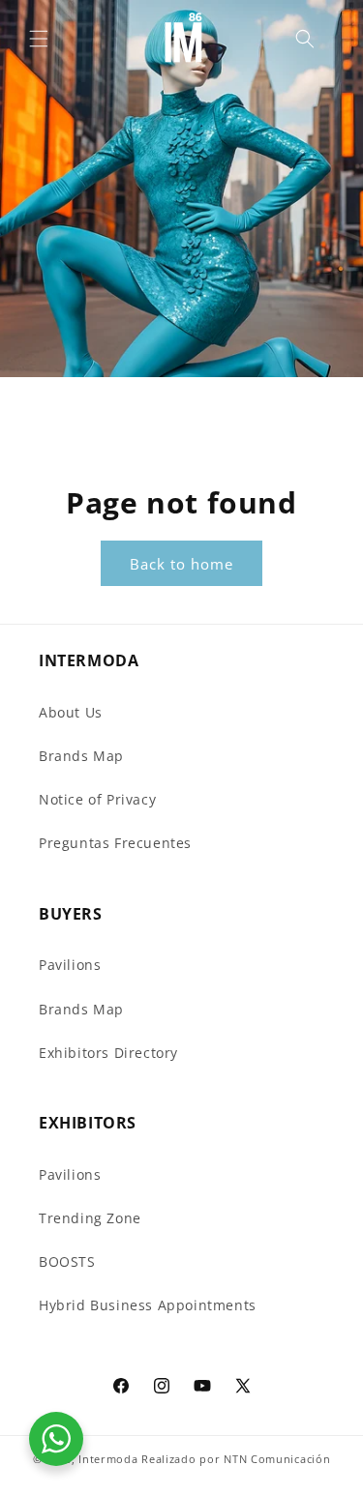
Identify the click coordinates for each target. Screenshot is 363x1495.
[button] (38, 38)
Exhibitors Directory (108, 1052)
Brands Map (81, 756)
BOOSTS (67, 1261)
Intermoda (107, 1458)
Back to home (181, 563)
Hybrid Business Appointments (148, 1305)
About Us (71, 712)
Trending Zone (90, 1218)
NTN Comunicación (277, 1458)
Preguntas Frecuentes (115, 843)
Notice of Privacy (97, 799)
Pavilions (70, 964)
